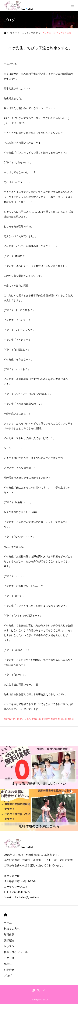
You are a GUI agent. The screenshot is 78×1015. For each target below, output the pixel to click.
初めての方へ (12, 928)
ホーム (8, 922)
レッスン (9, 946)
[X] (38, 990)
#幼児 (54, 719)
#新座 (71, 719)
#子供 (16, 719)
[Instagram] (33, 990)
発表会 (8, 963)
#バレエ (62, 719)
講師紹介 (9, 940)
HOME (5, 914)
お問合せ (9, 969)
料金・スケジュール (16, 952)
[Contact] (43, 990)
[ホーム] (5, 33)
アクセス (9, 957)
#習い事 (36, 719)
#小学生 (46, 719)
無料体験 (9, 934)
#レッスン (25, 719)
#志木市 (8, 719)
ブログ (8, 975)
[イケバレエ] (23, 5)
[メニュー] (72, 5)
